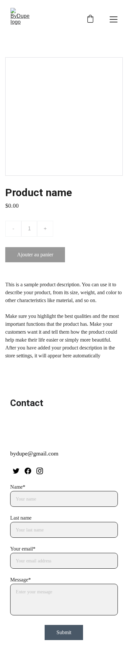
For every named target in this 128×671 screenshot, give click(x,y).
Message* (20, 579)
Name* (17, 487)
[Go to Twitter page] (16, 471)
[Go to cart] (90, 19)
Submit (63, 632)
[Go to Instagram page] (39, 471)
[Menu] (113, 19)
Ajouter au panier (35, 254)
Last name (21, 518)
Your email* (22, 549)
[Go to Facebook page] (28, 471)
